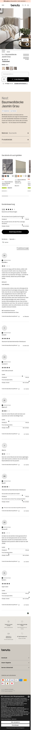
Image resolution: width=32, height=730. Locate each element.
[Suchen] (23, 5)
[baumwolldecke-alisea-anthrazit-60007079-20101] (3, 176)
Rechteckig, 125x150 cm (8, 74)
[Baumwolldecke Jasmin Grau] (11, 68)
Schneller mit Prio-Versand (20, 83)
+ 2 (23, 176)
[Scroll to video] (27, 44)
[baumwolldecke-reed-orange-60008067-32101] (18, 176)
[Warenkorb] (28, 5)
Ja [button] (18, 316)
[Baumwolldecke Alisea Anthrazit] (8, 166)
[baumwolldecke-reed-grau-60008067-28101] (16, 176)
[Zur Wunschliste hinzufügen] (4, 79)
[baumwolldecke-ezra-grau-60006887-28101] (29, 176)
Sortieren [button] (5, 239)
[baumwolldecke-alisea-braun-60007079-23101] (5, 176)
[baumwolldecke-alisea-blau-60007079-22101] (8, 176)
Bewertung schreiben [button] (15, 232)
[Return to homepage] (15, 5)
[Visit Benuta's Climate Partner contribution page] (8, 690)
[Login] (25, 5)
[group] (15, 209)
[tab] (23, 248)
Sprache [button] (12, 239)
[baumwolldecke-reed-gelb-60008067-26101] (21, 176)
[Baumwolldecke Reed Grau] (21, 166)
